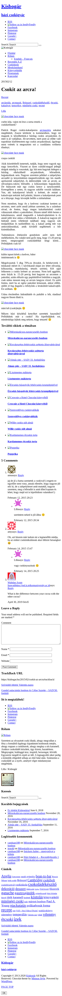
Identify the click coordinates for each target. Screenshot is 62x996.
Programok (13, 73)
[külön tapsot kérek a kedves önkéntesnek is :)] (12, 249)
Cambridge (35, 880)
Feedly (32, 24)
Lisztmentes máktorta (19, 378)
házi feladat (52, 893)
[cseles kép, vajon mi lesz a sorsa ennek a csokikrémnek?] (12, 116)
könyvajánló (51, 897)
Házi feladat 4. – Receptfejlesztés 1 (41, 857)
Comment (6, 622)
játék (9, 897)
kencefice (16, 105)
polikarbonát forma (38, 905)
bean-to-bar (43, 876)
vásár (40, 914)
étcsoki (54, 102)
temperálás (20, 914)
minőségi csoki (29, 105)
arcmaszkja (45, 130)
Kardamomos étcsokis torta (22, 441)
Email (5, 655)
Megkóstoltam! (15, 67)
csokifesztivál (8, 885)
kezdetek (27, 897)
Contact (11, 39)
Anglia (6, 876)
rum (14, 911)
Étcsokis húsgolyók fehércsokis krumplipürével (33, 391)
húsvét (3, 897)
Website (5, 661)
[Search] (40, 45)
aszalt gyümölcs (28, 876)
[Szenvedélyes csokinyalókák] (23, 410)
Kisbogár (7, 962)
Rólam (11, 56)
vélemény (49, 914)
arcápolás (6, 102)
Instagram (12, 30)
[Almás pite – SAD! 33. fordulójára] (26, 359)
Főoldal (11, 53)
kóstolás (37, 897)
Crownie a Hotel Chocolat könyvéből (27, 403)
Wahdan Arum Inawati (15, 584)
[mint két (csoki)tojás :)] (12, 302)
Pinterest (12, 33)
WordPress (6, 981)
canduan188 (14, 842)
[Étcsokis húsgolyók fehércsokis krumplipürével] (33, 385)
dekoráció (8, 889)
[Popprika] (13, 447)
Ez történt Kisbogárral (19, 810)
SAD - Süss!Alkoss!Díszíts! (27, 911)
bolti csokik (12, 880)
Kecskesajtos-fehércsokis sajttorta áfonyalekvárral (32, 819)
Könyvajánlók (15, 70)
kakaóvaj (5, 105)
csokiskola (21, 884)
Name (5, 649)
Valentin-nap (32, 915)
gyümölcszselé (40, 893)
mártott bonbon (37, 901)
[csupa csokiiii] (12, 152)
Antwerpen (16, 877)
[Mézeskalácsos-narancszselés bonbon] (28, 332)
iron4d (11, 848)
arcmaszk (16, 102)
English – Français (23, 59)
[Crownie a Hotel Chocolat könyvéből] (28, 397)
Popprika (13, 454)
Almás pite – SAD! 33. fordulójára (26, 366)
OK (4, 993)
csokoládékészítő (40, 102)
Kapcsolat (13, 76)
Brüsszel (27, 102)
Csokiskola (13, 64)
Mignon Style (38, 978)
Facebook (12, 27)
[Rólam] (5, 735)
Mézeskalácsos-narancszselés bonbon (27, 338)
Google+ (12, 36)
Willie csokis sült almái (20, 428)
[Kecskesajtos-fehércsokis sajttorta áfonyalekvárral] (34, 344)
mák (26, 901)
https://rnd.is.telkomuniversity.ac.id (32, 585)
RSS (10, 21)
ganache (7, 893)
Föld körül (44, 889)
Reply (21, 475)
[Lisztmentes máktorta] (19, 372)
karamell (18, 897)
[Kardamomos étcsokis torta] (22, 435)
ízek (17, 919)
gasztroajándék (25, 893)
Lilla (3, 111)
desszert (20, 888)
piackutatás (18, 905)
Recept (4, 97)
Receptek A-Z (15, 61)
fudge (37, 889)
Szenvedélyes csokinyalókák (23, 416)
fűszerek (54, 888)
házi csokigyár (9, 969)
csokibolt (49, 880)
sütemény (6, 914)
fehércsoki (30, 889)
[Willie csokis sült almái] (20, 422)
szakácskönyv (46, 910)
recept (42, 105)
